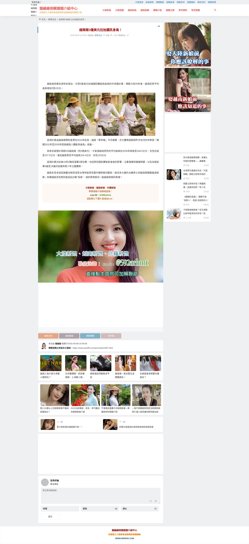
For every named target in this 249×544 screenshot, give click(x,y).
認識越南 (150, 2)
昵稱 (45, 509)
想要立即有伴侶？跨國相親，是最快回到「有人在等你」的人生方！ (195, 187)
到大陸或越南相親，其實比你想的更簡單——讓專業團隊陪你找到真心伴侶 (195, 161)
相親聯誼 (160, 2)
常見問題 (195, 10)
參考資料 (183, 10)
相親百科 (181, 2)
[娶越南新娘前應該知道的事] (188, 90)
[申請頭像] (157, 481)
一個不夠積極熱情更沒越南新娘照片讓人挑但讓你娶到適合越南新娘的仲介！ (146, 412)
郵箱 (85, 509)
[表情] (155, 501)
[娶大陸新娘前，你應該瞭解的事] (188, 44)
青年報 (111, 336)
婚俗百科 (201, 2)
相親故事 (170, 2)
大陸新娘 (106, 10)
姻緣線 (58, 343)
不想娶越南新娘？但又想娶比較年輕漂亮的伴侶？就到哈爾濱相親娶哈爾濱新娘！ (195, 213)
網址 (125, 509)
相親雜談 (191, 2)
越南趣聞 (90, 336)
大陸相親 (119, 10)
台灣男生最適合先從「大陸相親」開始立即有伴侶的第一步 (195, 174)
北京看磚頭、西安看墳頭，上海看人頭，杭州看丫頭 (75, 377)
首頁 (44, 19)
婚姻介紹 (157, 10)
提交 (50, 516)
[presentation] (144, 359)
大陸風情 (139, 2)
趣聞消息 (52, 19)
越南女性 (48, 336)
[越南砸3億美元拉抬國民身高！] (100, 114)
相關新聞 (212, 2)
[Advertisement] (100, 59)
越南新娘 (132, 10)
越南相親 (144, 10)
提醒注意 (170, 10)
